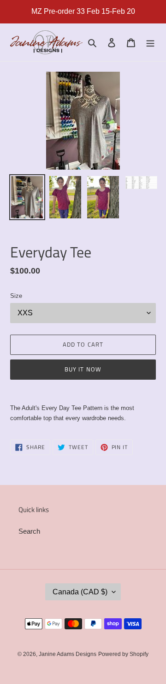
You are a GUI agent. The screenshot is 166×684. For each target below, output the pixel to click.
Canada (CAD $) (80, 592)
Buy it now (83, 369)
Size (16, 295)
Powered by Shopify (123, 654)
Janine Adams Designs (67, 654)
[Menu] (150, 42)
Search (29, 531)
